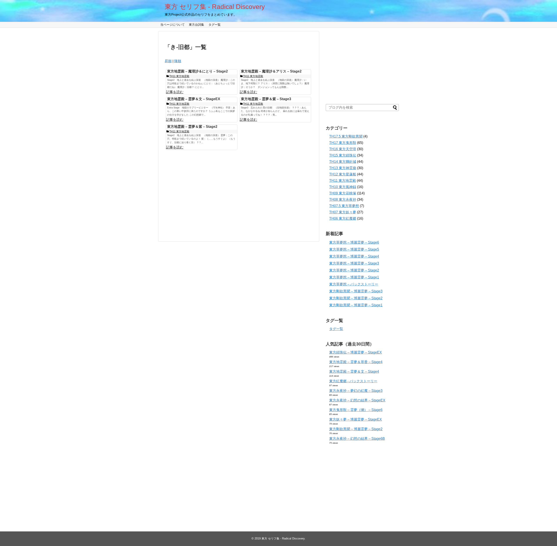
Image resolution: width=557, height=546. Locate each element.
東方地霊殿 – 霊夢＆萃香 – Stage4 (356, 362)
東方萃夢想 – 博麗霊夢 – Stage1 (354, 277)
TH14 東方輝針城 (342, 161)
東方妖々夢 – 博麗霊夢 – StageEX (355, 419)
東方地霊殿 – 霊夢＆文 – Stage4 (354, 371)
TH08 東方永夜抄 (342, 199)
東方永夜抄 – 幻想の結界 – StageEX (357, 400)
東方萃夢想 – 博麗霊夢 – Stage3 (354, 263)
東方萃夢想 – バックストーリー (353, 284)
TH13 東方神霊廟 (342, 168)
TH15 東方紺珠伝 (342, 155)
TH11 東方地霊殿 (342, 180)
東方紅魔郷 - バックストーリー (353, 381)
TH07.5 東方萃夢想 (344, 206)
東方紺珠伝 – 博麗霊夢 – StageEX (355, 352)
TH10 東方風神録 (342, 187)
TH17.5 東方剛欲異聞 (345, 136)
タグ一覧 (214, 24)
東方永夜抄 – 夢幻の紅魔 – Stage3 (356, 391)
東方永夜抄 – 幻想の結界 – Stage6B (357, 438)
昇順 (168, 61)
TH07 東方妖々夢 (342, 212)
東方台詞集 (196, 24)
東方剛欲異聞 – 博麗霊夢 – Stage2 (356, 298)
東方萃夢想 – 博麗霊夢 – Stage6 (354, 242)
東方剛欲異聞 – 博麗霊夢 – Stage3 (356, 291)
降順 (177, 61)
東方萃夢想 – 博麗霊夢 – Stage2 (354, 270)
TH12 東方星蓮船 (342, 174)
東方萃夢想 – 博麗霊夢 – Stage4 (354, 256)
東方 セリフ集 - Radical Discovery (215, 6)
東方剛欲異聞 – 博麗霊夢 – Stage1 (356, 305)
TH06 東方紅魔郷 (342, 218)
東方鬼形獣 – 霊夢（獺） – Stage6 (356, 410)
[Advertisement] (201, 193)
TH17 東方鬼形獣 (342, 143)
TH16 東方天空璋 (342, 149)
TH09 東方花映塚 (342, 193)
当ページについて (172, 24)
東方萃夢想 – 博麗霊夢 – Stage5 (354, 249)
